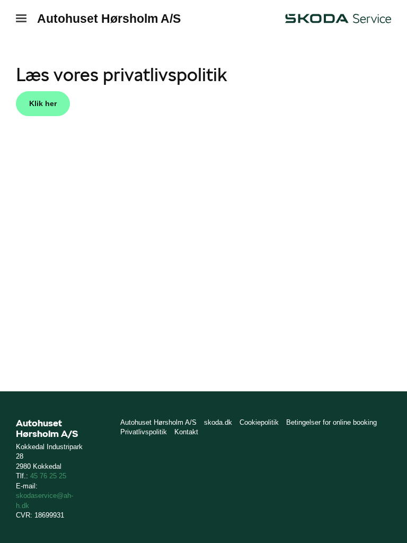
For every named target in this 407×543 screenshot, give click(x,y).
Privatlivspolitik (143, 432)
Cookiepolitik (259, 422)
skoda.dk (218, 422)
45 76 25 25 (48, 476)
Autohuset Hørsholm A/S (109, 18)
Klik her (43, 103)
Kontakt (186, 432)
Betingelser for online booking (331, 422)
